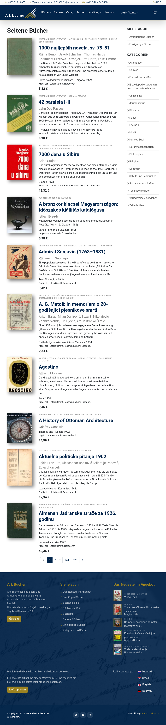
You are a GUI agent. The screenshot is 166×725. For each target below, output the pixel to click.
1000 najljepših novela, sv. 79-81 (74, 48)
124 (67, 560)
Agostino (48, 367)
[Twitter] (76, 715)
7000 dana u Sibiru (59, 154)
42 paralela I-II (54, 102)
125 (75, 560)
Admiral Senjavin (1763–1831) (72, 252)
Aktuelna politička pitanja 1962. (73, 456)
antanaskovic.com (149, 713)
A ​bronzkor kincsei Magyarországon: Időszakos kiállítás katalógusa (78, 207)
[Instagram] (90, 715)
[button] (155, 12)
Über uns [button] (14, 618)
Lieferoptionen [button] (17, 689)
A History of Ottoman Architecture (76, 420)
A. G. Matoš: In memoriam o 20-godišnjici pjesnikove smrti (73, 307)
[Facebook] (83, 715)
